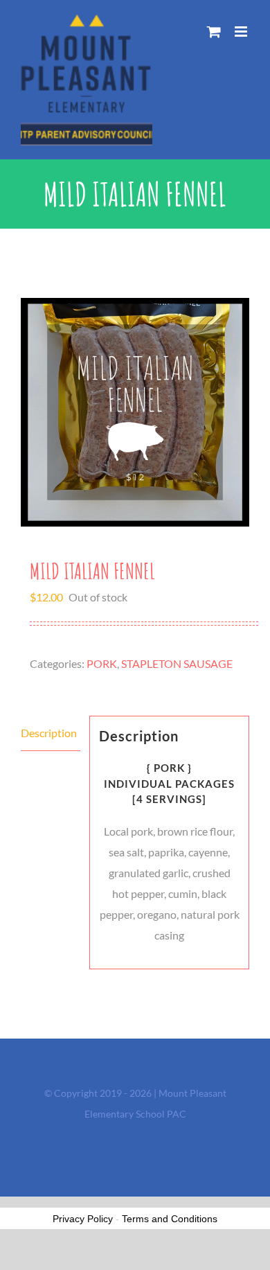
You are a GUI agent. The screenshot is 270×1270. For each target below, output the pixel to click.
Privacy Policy (83, 1218)
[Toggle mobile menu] (242, 31)
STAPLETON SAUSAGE (177, 663)
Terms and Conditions (169, 1218)
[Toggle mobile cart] (214, 31)
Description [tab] (49, 732)
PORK (102, 663)
